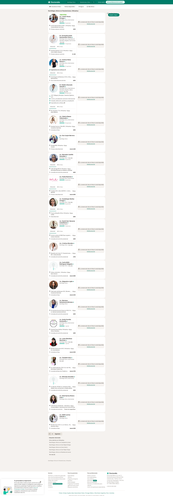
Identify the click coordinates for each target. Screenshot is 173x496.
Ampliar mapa (113, 15)
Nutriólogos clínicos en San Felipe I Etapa (59, 449)
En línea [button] (61, 46)
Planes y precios (91, 475)
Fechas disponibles (70, 6)
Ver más (61, 21)
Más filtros (91, 6)
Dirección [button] (52, 46)
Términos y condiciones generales (56, 475)
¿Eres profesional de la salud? (115, 2)
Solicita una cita (91, 24)
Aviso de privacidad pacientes (55, 477)
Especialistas (71, 475)
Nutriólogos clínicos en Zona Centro (58, 447)
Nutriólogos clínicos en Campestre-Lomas (60, 442)
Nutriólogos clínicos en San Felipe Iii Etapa (60, 445)
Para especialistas (91, 477)
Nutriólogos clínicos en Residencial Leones (60, 452)
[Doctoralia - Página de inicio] (56, 2)
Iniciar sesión (101, 2)
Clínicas (70, 477)
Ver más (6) (52, 454)
